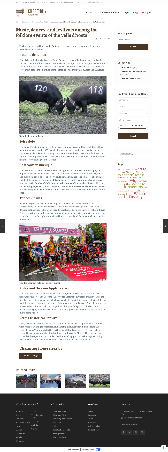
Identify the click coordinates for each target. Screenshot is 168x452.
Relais (55, 426)
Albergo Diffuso (59, 437)
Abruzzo (19, 411)
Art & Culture (127, 67)
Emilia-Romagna (23, 423)
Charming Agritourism (62, 419)
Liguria (19, 430)
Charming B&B (59, 415)
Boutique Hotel (59, 434)
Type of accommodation (108, 12)
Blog (135, 12)
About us (91, 411)
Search (133, 46)
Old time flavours (128, 78)
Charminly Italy (126, 154)
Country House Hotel (61, 430)
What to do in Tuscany (131, 173)
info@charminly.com (133, 418)
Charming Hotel (59, 411)
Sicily (33, 411)
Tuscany (35, 422)
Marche (19, 437)
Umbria (34, 425)
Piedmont (20, 441)
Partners (92, 423)
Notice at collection (73, 449)
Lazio (18, 426)
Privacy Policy (94, 426)
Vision (90, 419)
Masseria (57, 423)
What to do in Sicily (132, 170)
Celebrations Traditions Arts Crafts (35, 22)
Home (89, 12)
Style (126, 12)
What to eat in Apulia (127, 178)
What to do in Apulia (125, 169)
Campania (20, 419)
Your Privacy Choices (88, 449)
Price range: (123, 125)
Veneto (34, 429)
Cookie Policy (93, 430)
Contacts (92, 415)
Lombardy (20, 434)
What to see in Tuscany (132, 195)
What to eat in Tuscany (131, 185)
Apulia (18, 415)
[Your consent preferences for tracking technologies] (163, 447)
